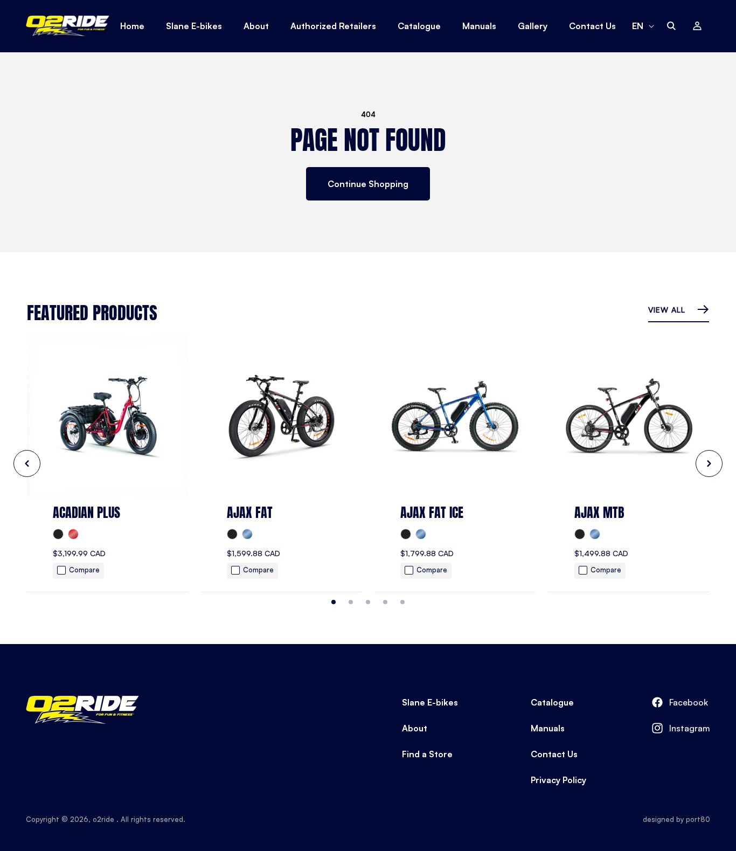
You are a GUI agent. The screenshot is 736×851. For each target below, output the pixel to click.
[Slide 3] (368, 602)
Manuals (548, 728)
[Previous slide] (27, 463)
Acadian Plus (86, 512)
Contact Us (554, 754)
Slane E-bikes (430, 702)
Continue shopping (368, 183)
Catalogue (552, 702)
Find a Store (427, 754)
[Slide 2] (351, 602)
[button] (671, 26)
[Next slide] (709, 463)
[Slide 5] (402, 602)
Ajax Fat (250, 512)
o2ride (104, 819)
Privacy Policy (558, 779)
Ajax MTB (599, 512)
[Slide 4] (385, 602)
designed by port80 (676, 819)
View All (668, 309)
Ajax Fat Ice (431, 512)
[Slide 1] (333, 602)
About (414, 728)
